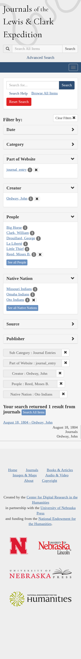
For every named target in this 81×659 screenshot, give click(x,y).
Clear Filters (63, 118)
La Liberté (14, 243)
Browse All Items (44, 93)
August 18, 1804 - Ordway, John (28, 422)
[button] (65, 352)
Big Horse (14, 227)
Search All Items (33, 412)
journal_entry (16, 169)
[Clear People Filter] (40, 254)
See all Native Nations (22, 308)
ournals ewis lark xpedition (28, 21)
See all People (17, 262)
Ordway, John (16, 198)
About (28, 480)
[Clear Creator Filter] (37, 199)
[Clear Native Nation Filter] (34, 300)
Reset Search (19, 102)
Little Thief (15, 249)
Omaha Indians (17, 294)
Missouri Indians (19, 289)
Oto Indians (15, 300)
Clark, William (17, 233)
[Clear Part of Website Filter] (36, 170)
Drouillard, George (20, 238)
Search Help (18, 93)
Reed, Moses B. (18, 254)
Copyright (49, 480)
